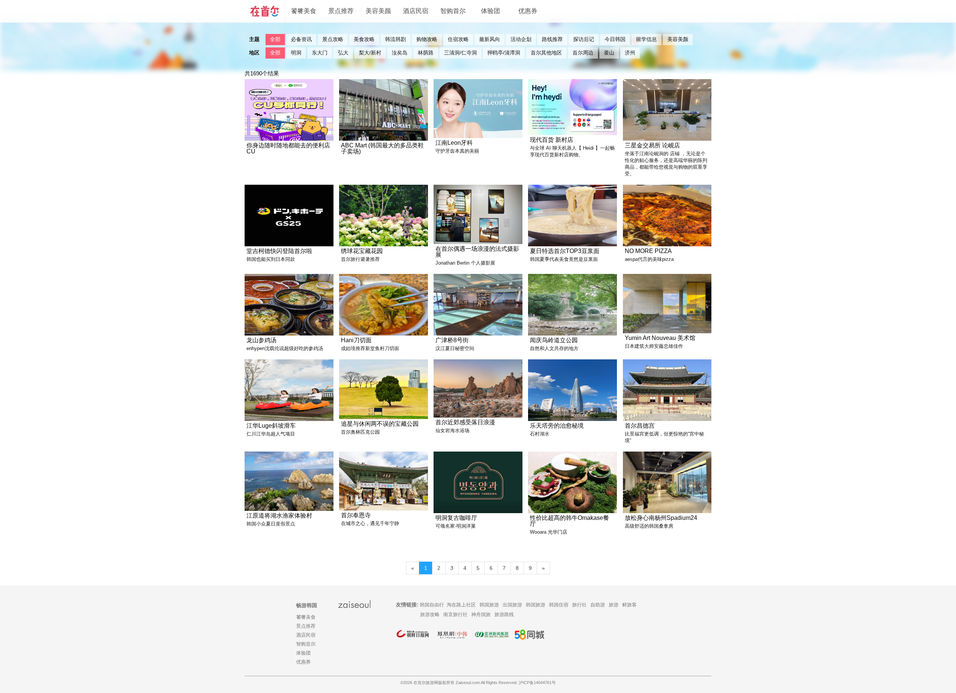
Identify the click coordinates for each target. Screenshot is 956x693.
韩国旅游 (489, 605)
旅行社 (579, 605)
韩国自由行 (432, 605)
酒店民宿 (415, 11)
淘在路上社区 (461, 605)
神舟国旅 (481, 614)
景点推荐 (341, 11)
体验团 (490, 11)
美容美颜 (378, 11)
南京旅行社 (455, 614)
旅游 (613, 605)
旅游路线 (504, 614)
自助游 (597, 605)
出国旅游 (512, 605)
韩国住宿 (558, 605)
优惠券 (527, 11)
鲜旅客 (629, 605)
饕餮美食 (303, 11)
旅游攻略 (430, 614)
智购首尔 (453, 11)
